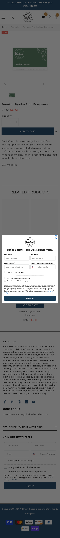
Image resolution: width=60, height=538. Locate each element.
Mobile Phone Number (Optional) (42, 263)
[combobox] (34, 267)
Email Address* (9, 263)
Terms (11, 293)
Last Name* (34, 254)
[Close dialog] (55, 237)
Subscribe (30, 298)
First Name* (8, 254)
